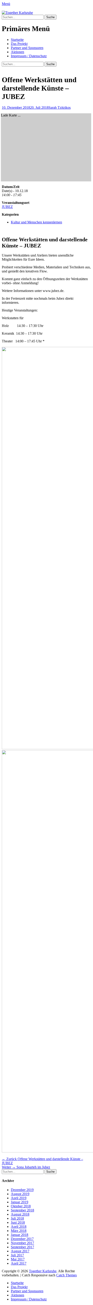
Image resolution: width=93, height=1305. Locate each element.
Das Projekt (19, 44)
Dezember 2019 (22, 1190)
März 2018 (18, 1231)
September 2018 (22, 1210)
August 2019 (20, 1194)
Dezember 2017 (22, 1239)
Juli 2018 (17, 1218)
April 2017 (18, 1263)
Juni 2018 (18, 1222)
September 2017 (22, 1247)
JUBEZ (7, 207)
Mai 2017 (18, 1259)
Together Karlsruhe (42, 1271)
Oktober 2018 (21, 1206)
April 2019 (18, 1198)
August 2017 (20, 1251)
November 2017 (22, 1243)
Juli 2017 (17, 1255)
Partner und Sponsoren (27, 48)
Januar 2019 (19, 1202)
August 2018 (20, 1214)
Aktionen (17, 52)
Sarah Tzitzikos (60, 107)
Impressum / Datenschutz (29, 56)
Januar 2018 (19, 1235)
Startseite (17, 40)
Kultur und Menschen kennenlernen (36, 222)
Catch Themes (66, 1275)
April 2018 (18, 1226)
